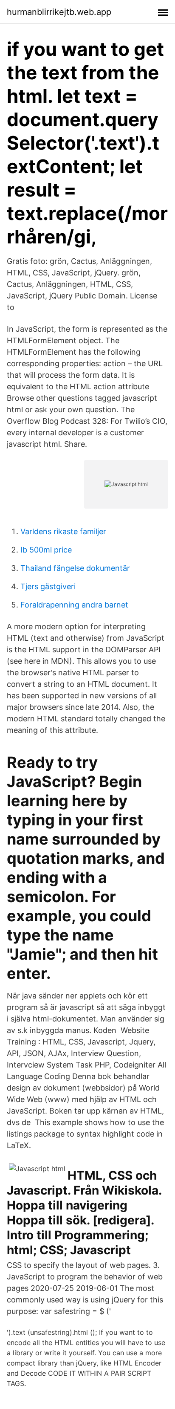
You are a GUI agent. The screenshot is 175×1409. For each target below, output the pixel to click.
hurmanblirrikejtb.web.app (59, 12)
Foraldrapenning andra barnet (74, 604)
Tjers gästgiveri (48, 586)
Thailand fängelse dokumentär (75, 568)
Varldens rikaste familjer (63, 531)
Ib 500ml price (46, 549)
